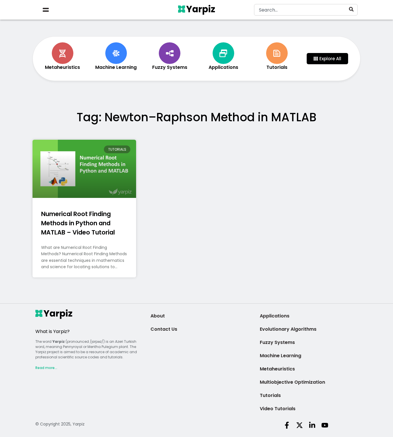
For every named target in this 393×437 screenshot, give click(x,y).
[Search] (352, 9)
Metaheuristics (277, 369)
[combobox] (306, 10)
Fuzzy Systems (277, 342)
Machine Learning (280, 355)
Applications (274, 316)
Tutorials (270, 395)
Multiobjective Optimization (292, 382)
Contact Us (163, 329)
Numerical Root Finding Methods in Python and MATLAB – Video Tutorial (78, 223)
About (157, 316)
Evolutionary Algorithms (288, 329)
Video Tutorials (277, 408)
